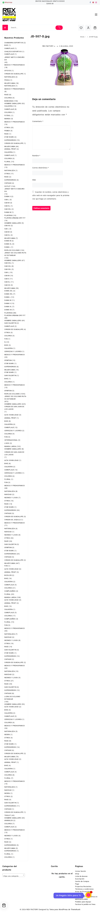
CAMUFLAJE (9, 48)
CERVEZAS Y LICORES (13, 351)
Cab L (6, 229)
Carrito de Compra (82, 881)
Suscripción (79, 879)
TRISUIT (7, 815)
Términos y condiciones (84, 889)
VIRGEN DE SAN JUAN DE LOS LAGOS (14, 408)
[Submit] (59, 27)
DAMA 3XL (8, 294)
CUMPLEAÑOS (9, 591)
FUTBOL (7, 115)
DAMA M (7, 212)
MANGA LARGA (10, 446)
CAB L (6, 200)
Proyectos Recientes (83, 886)
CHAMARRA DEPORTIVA (13, 43)
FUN (6, 339)
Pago (77, 884)
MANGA (7, 119)
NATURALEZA (9, 77)
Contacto (78, 894)
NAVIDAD (8, 494)
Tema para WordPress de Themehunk (64, 909)
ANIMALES (8, 820)
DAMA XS (8, 310)
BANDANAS (8, 101)
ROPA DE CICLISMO (12, 250)
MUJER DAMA (9, 83)
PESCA (7, 80)
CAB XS (7, 225)
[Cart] (95, 27)
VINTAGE (7, 183)
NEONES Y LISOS (11, 497)
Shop (77, 874)
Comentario (37, 121)
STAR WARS (9, 137)
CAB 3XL (7, 209)
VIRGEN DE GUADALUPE (13, 74)
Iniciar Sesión (80, 871)
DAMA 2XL (8, 291)
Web (34, 180)
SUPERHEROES (10, 140)
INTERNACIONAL (11, 440)
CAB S (6, 279)
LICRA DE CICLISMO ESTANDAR (12, 698)
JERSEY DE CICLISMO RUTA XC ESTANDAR (15, 254)
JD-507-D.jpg (40, 36)
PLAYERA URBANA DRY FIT (14, 218)
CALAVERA (8, 106)
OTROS (7, 127)
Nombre (36, 156)
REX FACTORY (47, 46)
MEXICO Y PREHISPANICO (14, 65)
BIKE (6, 45)
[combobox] (13, 875)
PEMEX (7, 131)
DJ (5, 342)
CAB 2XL (7, 266)
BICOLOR (8, 575)
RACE (6, 95)
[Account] (88, 28)
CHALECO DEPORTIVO (13, 51)
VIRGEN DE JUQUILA (12, 520)
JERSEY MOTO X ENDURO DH (14, 58)
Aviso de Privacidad (82, 891)
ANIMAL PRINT (10, 149)
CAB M (7, 203)
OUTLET (7, 186)
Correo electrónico (40, 168)
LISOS (6, 443)
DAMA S (7, 196)
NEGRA (7, 734)
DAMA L (7, 247)
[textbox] (14, 876)
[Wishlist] (81, 28)
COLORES (8, 98)
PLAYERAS (8, 215)
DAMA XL (8, 244)
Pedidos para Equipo (83, 902)
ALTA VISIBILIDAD (11, 415)
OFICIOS (7, 70)
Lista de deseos (81, 876)
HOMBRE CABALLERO (12, 103)
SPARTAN (8, 360)
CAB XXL (7, 263)
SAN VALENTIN (10, 323)
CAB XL (7, 206)
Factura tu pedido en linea (85, 904)
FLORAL (7, 162)
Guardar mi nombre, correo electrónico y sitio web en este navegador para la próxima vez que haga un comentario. (50, 195)
